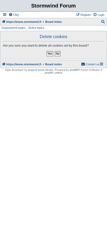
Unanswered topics (13, 27)
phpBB (74, 69)
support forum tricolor (40, 69)
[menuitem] (14, 15)
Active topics (36, 27)
